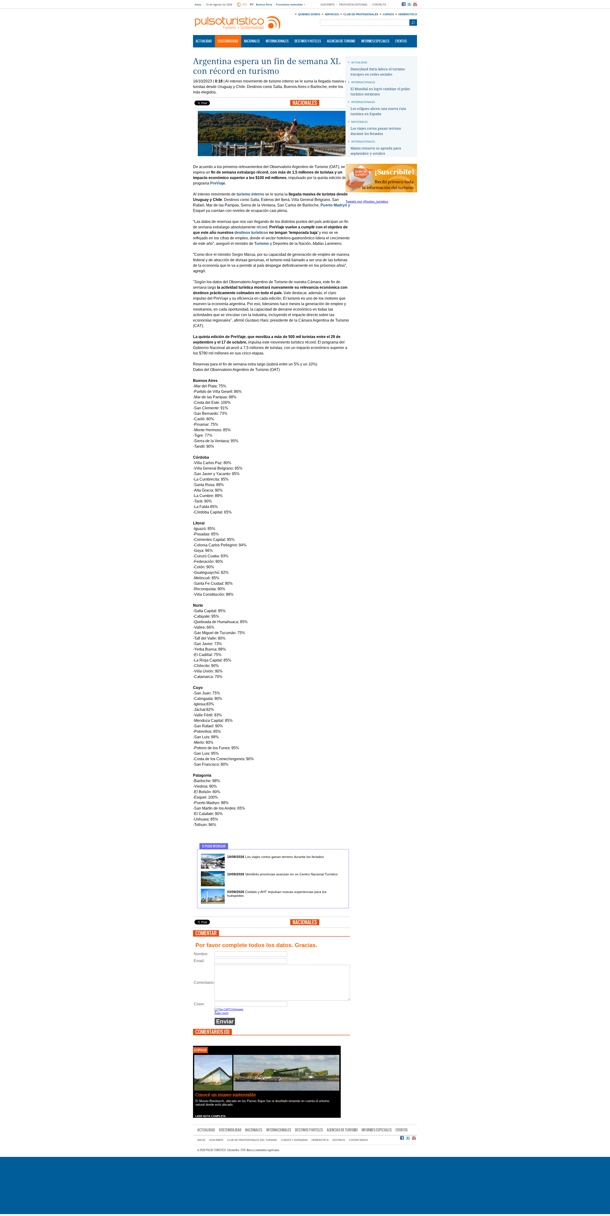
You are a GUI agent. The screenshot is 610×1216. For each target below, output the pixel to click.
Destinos (338, 1140)
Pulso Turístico (238, 23)
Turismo (261, 243)
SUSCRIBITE (327, 4)
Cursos (388, 14)
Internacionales (277, 41)
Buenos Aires (264, 4)
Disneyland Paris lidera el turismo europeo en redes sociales (378, 72)
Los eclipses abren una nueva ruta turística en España (378, 111)
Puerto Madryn (333, 205)
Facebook (404, 4)
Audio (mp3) (221, 1013)
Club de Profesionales (360, 14)
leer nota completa (210, 1116)
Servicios (332, 14)
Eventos (401, 41)
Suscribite (216, 1140)
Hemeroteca (407, 14)
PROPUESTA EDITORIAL (353, 4)
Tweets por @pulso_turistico (367, 201)
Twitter (409, 4)
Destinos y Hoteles (308, 41)
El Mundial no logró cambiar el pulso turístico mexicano (380, 91)
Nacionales (252, 41)
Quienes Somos (309, 14)
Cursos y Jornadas (294, 1140)
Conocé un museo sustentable (225, 1095)
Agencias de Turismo (341, 41)
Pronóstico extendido (289, 4)
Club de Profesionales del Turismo (252, 1140)
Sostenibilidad (228, 41)
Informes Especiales (375, 41)
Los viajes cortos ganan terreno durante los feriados (275, 857)
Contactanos (358, 1140)
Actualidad (204, 41)
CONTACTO (379, 4)
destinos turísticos (251, 233)
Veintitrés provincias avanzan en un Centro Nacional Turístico (282, 874)
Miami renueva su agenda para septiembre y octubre (376, 151)
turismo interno (250, 194)
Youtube (415, 4)
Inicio (198, 4)
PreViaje (217, 183)
